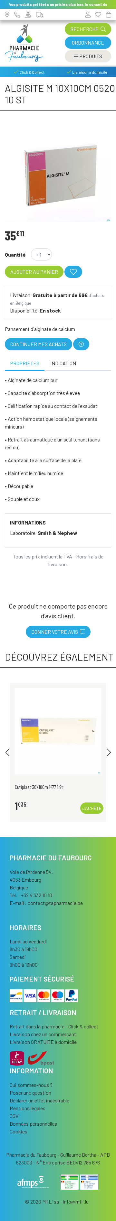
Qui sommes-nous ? (31, 1085)
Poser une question (30, 1092)
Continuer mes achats (38, 344)
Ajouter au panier (34, 272)
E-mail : (46, 903)
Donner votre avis (55, 632)
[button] (7, 752)
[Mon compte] (88, 14)
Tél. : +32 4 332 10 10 (31, 895)
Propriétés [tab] (24, 363)
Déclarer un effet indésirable (39, 1100)
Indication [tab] (63, 363)
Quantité (15, 254)
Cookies (18, 1131)
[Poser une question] (81, 344)
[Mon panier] (108, 14)
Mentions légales (27, 1108)
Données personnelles (33, 1123)
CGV (14, 1116)
